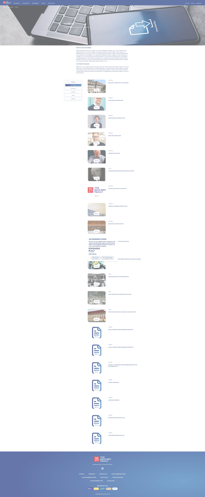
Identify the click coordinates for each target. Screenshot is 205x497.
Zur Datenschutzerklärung (94, 248)
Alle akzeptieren (95, 257)
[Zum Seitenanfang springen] (203, 494)
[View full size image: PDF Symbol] (97, 333)
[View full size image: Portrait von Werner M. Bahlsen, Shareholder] (97, 156)
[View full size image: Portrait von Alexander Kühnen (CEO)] (97, 104)
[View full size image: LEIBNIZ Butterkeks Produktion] (97, 209)
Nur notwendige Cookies (107, 257)
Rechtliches (73, 98)
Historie (73, 95)
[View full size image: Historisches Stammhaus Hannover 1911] (97, 315)
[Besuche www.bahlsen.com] (90, 489)
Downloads (111, 480)
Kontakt (192, 3)
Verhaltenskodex (117, 477)
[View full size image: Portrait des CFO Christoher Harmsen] (97, 121)
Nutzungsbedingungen (118, 474)
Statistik (92, 251)
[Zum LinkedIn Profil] (102, 468)
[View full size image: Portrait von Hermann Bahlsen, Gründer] (97, 174)
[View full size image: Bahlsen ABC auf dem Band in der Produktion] (97, 227)
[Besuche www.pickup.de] (102, 489)
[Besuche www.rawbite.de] (108, 489)
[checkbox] (89, 251)
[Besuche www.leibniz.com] (96, 489)
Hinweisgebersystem (96, 480)
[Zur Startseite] (7, 2)
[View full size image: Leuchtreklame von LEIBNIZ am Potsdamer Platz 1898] (97, 297)
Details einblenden (93, 254)
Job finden (187, 3)
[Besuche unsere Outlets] (115, 489)
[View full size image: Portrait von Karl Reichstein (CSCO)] (97, 139)
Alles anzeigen (73, 85)
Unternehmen (73, 88)
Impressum (92, 474)
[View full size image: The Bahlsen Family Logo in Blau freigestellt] (97, 192)
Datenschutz (103, 474)
